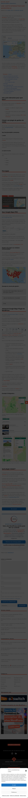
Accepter (14, 785)
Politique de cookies (5, 795)
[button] (26, 770)
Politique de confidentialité (14, 795)
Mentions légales (23, 795)
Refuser (14, 788)
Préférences (14, 792)
